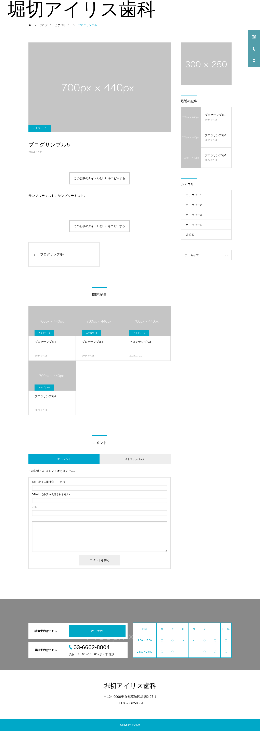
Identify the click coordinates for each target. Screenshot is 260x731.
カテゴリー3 (194, 215)
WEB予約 (97, 630)
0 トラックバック (135, 459)
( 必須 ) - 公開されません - (51, 494)
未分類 (190, 234)
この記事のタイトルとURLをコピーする (99, 178)
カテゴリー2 (194, 205)
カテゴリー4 (194, 224)
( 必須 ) (49, 482)
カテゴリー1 (40, 128)
